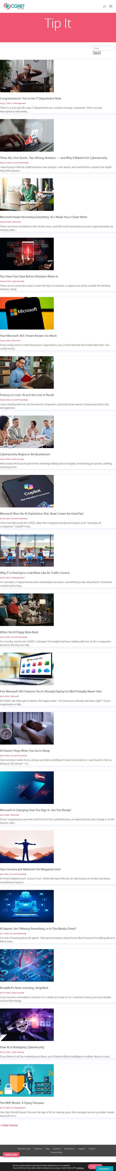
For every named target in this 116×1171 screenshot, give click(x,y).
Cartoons (57, 1149)
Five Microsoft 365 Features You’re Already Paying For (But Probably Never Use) (51, 691)
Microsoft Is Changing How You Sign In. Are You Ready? (35, 810)
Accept (95, 1166)
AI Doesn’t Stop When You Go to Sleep (25, 750)
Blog (48, 1149)
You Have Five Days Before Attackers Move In (29, 276)
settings (80, 1168)
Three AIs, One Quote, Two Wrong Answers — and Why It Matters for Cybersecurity (53, 158)
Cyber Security (18, 281)
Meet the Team (24, 1149)
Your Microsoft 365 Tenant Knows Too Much (28, 335)
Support (81, 1149)
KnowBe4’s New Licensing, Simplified (24, 988)
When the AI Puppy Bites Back (19, 632)
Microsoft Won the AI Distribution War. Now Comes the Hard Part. (42, 513)
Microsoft (17, 222)
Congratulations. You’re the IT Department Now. (31, 98)
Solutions (38, 1149)
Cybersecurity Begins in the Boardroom (25, 454)
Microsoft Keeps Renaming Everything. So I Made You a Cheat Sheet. (44, 217)
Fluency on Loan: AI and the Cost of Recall (27, 395)
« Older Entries (9, 1125)
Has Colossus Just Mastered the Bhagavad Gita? (30, 869)
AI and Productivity (20, 163)
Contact (92, 1149)
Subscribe (11, 1154)
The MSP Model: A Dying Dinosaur (22, 1103)
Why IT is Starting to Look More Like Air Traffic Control (34, 573)
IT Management (19, 103)
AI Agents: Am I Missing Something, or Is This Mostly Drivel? (38, 928)
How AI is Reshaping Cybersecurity (22, 1047)
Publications (69, 1149)
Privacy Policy (56, 1152)
